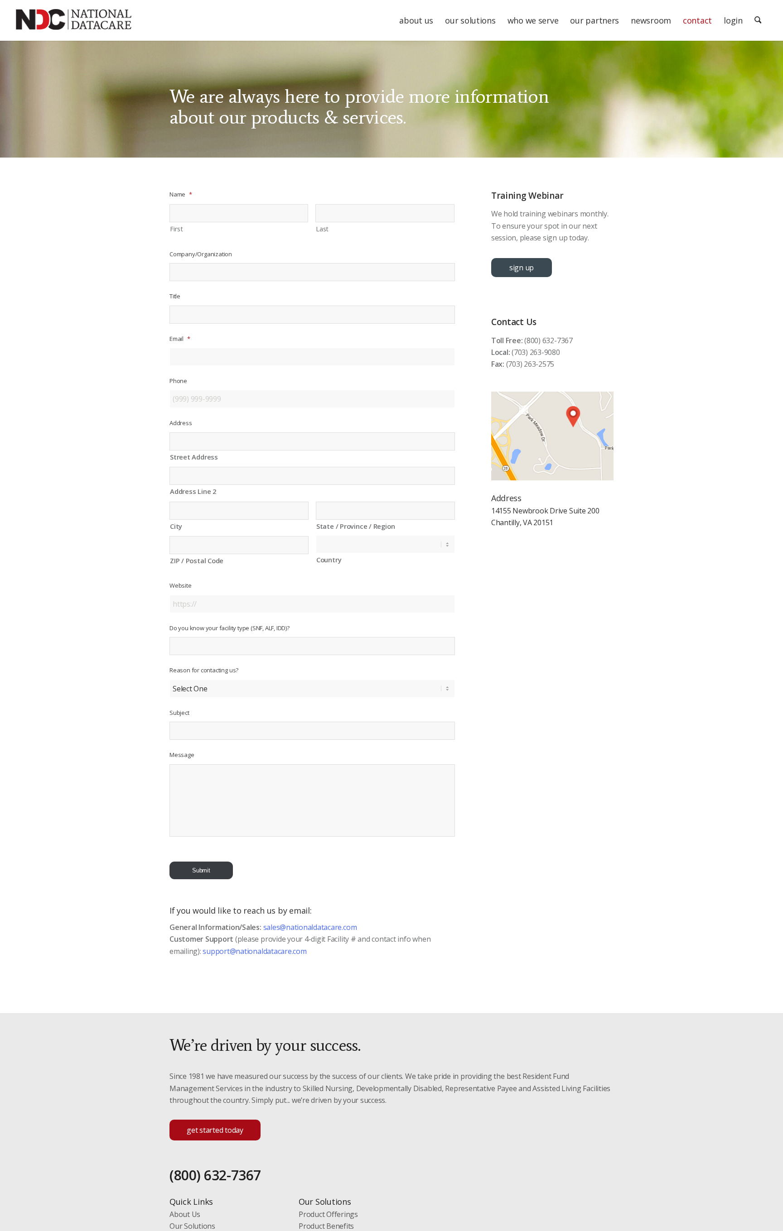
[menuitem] (416, 20)
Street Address (194, 456)
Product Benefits (326, 1226)
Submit (201, 870)
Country (328, 559)
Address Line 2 (193, 491)
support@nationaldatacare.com (254, 951)
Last (322, 228)
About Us (184, 1214)
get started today (215, 1130)
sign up (521, 268)
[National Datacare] (74, 25)
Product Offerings (328, 1214)
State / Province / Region (355, 526)
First (176, 228)
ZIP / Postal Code (196, 560)
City (176, 526)
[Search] (758, 20)
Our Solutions (192, 1226)
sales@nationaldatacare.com (310, 927)
